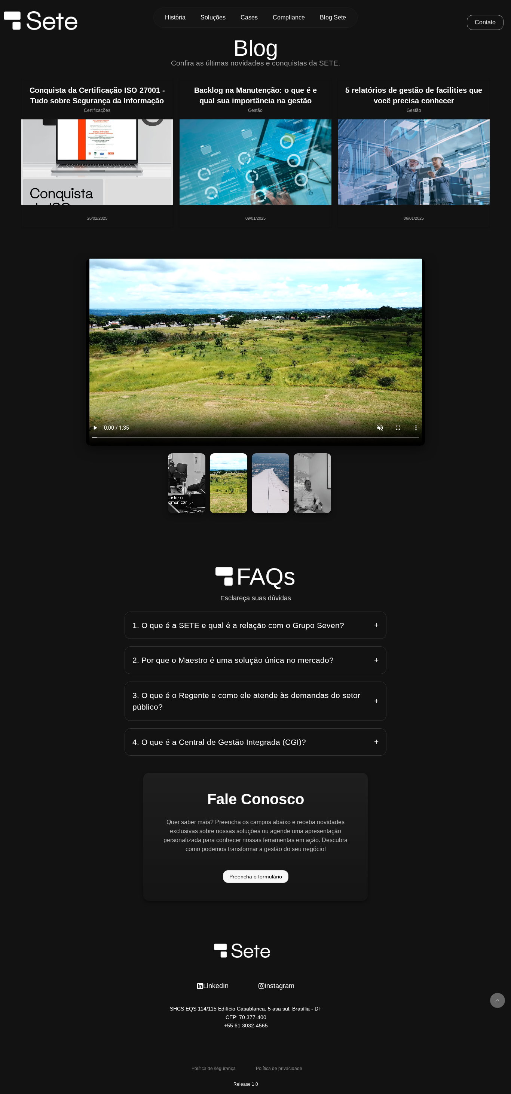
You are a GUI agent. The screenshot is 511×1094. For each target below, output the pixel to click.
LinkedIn (216, 986)
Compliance (289, 17)
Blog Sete (333, 17)
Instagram (279, 986)
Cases (249, 17)
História (175, 17)
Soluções (213, 17)
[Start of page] (497, 1000)
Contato (485, 22)
